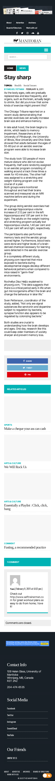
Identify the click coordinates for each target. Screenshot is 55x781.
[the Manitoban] (27, 41)
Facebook (11, 708)
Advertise (20, 22)
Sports (8, 425)
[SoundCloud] (33, 32)
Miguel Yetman (15, 89)
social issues (30, 85)
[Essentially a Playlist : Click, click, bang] (27, 486)
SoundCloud (12, 728)
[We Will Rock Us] (27, 448)
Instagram (11, 721)
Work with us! (31, 28)
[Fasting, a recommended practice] (27, 528)
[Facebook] (17, 32)
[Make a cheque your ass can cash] (27, 409)
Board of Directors (13, 28)
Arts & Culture (12, 463)
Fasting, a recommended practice (25, 547)
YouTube (10, 735)
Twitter (10, 715)
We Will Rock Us (15, 467)
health (18, 85)
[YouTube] (38, 32)
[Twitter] (22, 32)
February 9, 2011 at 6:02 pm (28, 589)
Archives (32, 22)
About (8, 22)
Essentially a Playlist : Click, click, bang (25, 507)
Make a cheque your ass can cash (25, 429)
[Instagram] (27, 32)
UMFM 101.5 (12, 758)
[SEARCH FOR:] (27, 56)
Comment (9, 543)
